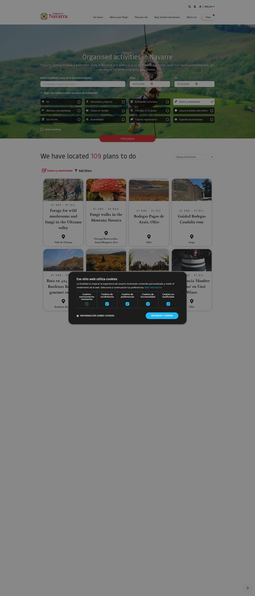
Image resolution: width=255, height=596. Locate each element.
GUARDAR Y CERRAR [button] (162, 315)
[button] (95, 315)
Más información (153, 287)
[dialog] (127, 298)
